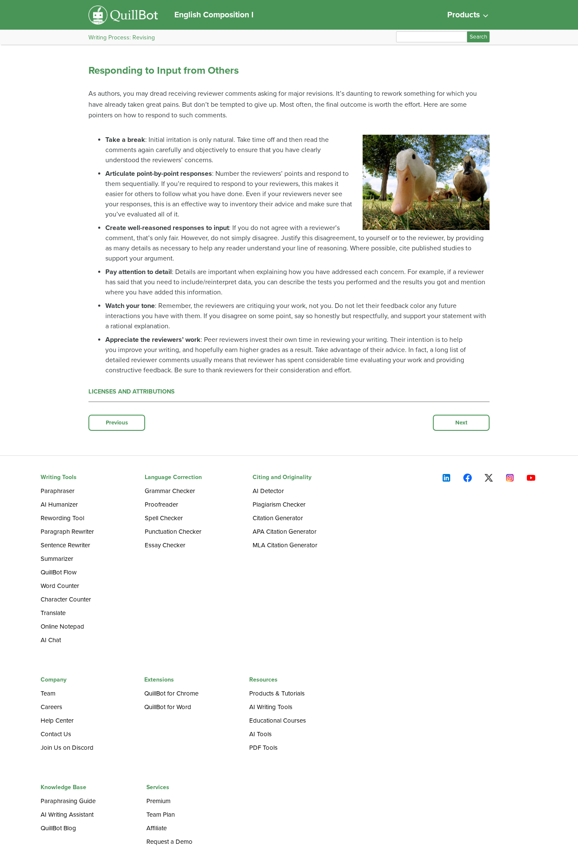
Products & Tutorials (277, 693)
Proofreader (161, 504)
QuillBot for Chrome (171, 693)
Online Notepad (62, 626)
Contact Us (56, 734)
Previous (117, 422)
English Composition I (213, 14)
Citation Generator (278, 518)
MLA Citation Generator (285, 545)
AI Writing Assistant (67, 814)
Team (48, 693)
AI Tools (260, 734)
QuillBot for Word (167, 707)
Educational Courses (277, 720)
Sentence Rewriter (65, 545)
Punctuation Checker (173, 531)
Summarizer (57, 559)
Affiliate (156, 828)
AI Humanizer (59, 504)
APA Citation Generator (285, 531)
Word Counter (60, 586)
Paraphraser (57, 491)
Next (461, 422)
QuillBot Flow (59, 572)
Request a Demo (169, 841)
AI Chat (51, 640)
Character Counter (66, 599)
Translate (53, 613)
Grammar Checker (170, 491)
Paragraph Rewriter (67, 531)
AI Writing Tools (270, 707)
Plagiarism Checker (279, 504)
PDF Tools (263, 747)
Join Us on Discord (67, 747)
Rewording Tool (62, 518)
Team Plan (160, 814)
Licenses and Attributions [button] (131, 391)
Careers (51, 707)
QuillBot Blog (58, 828)
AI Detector (268, 491)
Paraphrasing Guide (68, 801)
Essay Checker (165, 545)
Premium (158, 801)
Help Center (57, 720)
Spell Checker (164, 518)
